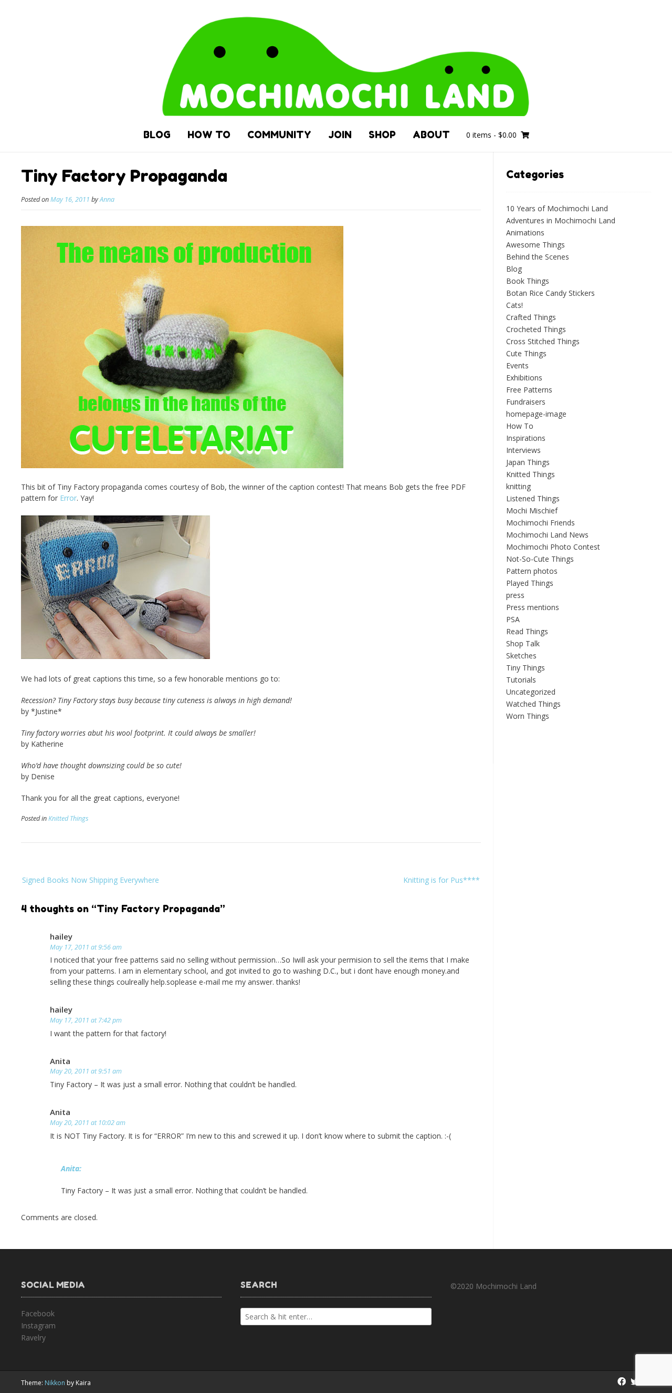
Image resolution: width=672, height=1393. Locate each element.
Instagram (38, 1325)
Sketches (521, 656)
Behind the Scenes (537, 257)
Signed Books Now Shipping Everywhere (90, 880)
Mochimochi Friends (540, 523)
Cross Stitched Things (543, 341)
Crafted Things (531, 317)
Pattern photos (532, 571)
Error (68, 498)
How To (208, 134)
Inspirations (525, 438)
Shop (382, 134)
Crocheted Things (536, 329)
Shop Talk (523, 643)
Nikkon (55, 1382)
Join (340, 134)
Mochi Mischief (532, 510)
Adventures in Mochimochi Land (560, 220)
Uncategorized (530, 692)
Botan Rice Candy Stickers (550, 293)
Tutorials (521, 680)
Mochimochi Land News (547, 535)
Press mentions (532, 607)
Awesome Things (535, 245)
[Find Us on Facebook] (621, 1381)
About (431, 134)
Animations (525, 233)
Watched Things (533, 704)
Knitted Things (68, 818)
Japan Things (528, 462)
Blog (157, 134)
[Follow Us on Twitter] (635, 1381)
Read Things (527, 631)
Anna (107, 199)
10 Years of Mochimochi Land (557, 208)
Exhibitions (524, 378)
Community (279, 134)
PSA (513, 619)
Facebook (38, 1313)
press (515, 595)
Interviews (523, 450)
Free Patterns (529, 390)
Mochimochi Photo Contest (553, 547)
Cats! (514, 305)
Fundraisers (525, 402)
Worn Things (527, 716)
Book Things (527, 281)
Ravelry (33, 1338)
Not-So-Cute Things (540, 559)
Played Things (529, 583)
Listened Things (533, 498)
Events (517, 365)
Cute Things (526, 353)
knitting (518, 486)
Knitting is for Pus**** (441, 880)
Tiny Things (525, 668)
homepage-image (536, 414)
